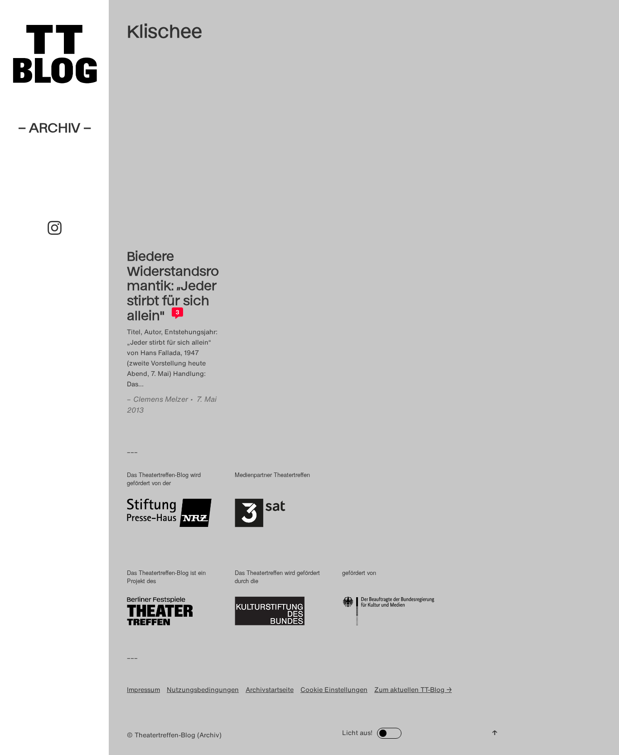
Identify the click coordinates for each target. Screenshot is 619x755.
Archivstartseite (270, 689)
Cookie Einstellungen (334, 689)
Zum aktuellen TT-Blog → (413, 689)
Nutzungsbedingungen (203, 689)
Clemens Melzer (160, 399)
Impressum (143, 689)
